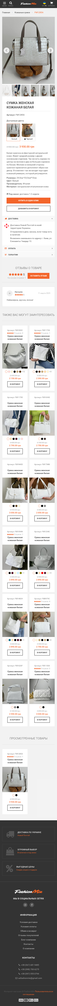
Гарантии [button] (13, 255)
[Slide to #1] (6, 90)
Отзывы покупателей (28, 935)
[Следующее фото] (50, 50)
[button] (4, 4)
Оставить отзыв (38, 276)
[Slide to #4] (44, 90)
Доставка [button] (13, 219)
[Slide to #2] (25, 90)
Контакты (28, 944)
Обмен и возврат (28, 931)
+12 (23, 372)
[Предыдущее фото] (7, 50)
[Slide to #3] (35, 90)
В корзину (15, 384)
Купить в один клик (28, 200)
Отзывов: (18, 333)
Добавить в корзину (28, 208)
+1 (23, 573)
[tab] (28, 218)
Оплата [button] (12, 248)
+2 (50, 640)
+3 (50, 372)
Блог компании (28, 940)
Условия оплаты (29, 926)
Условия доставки (28, 922)
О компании (28, 948)
